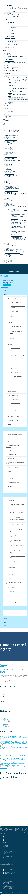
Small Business (8, 53)
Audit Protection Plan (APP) (11, 45)
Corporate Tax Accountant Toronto (15, 14)
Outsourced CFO (6, 852)
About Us (4, 119)
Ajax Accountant (9, 134)
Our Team (7, 120)
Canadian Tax (8, 13)
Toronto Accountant (9, 256)
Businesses (10, 25)
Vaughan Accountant (9, 259)
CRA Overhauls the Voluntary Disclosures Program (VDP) (13, 759)
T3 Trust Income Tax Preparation (14, 17)
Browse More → (11, 102)
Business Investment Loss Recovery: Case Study (17, 88)
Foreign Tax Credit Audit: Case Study (15, 86)
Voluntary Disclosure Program (13, 42)
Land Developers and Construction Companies (14, 56)
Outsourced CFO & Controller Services (15, 11)
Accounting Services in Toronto (12, 132)
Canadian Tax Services (10, 152)
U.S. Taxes (5, 848)
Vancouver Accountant (10, 257)
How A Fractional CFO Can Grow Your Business (11, 741)
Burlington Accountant (10, 138)
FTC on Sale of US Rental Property (18, 230)
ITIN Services (11, 33)
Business (5, 720)
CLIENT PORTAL (7, 285)
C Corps (12, 30)
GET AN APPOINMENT (14, 271)
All (0, 666)
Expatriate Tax (11, 22)
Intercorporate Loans (15, 232)
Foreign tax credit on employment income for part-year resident (18, 228)
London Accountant (9, 186)
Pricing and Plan (8, 113)
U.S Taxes (5, 726)
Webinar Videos (8, 105)
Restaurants (7, 71)
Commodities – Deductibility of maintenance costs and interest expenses (19, 217)
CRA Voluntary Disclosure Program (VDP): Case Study (17, 541)
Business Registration (9, 36)
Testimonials (7, 106)
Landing (7, 114)
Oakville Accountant (9, 192)
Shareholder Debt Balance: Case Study (15, 97)
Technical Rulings (8, 103)
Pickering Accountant (10, 202)
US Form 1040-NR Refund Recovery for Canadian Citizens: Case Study (17, 519)
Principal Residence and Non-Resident (19, 237)
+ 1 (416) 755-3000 (8, 267)
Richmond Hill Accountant (11, 245)
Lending (7, 48)
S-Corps (12, 28)
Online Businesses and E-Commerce (12, 51)
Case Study (5, 721)
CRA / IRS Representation (10, 38)
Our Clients (5, 50)
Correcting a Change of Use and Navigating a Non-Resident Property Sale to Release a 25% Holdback (17, 506)
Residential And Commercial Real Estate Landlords (15, 62)
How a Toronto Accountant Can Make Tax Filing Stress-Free (13, 743)
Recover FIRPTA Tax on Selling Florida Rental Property (17, 546)
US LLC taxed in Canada (16, 240)
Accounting (5, 715)
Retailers (7, 65)
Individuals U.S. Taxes (12, 21)
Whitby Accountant (9, 261)
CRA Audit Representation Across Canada (14, 163)
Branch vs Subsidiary (15, 213)
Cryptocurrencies (14, 219)
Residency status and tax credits (17, 238)
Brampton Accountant (10, 137)
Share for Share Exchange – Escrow (18, 239)
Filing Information (9, 111)
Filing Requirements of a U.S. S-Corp (19, 226)
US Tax (7, 19)
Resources (5, 74)
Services (4, 4)
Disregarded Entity (14, 31)
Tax (3, 666)
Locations (7, 185)
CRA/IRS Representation (8, 850)
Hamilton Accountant (10, 171)
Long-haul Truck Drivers (10, 68)
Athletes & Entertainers (9, 61)
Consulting (5, 723)
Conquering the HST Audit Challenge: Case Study (17, 90)
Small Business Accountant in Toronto (13, 249)
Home (4, 2)
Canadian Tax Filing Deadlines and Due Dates (14, 110)
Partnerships (13, 27)
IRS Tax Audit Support (12, 41)
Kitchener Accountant (10, 177)
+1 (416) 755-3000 (8, 869)
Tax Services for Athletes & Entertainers (14, 254)
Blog (6, 136)
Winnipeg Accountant (10, 262)
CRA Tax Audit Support (12, 39)
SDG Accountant (9, 247)
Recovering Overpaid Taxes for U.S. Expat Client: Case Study (17, 557)
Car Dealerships (8, 54)
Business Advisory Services (10, 35)
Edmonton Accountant (10, 164)
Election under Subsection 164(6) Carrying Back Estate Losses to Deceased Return (18, 224)
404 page (7, 127)
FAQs (4, 124)
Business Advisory (7, 853)
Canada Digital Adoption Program (12, 149)
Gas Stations (7, 73)
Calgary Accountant (9, 148)
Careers (6, 108)
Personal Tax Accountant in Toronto (15, 16)
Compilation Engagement (10, 47)
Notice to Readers (6, 855)
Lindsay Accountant (9, 183)
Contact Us (5, 121)
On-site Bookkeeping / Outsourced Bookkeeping (17, 8)
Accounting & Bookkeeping (13, 7)
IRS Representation (9, 174)
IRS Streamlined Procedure (13, 44)
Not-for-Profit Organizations (11, 70)
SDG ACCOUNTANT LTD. (10, 892)
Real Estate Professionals (10, 64)
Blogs (4, 123)
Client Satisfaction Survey (10, 117)
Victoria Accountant (9, 260)
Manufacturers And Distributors (11, 67)
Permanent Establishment (16, 236)
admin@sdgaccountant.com (9, 266)
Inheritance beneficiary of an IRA (18, 231)
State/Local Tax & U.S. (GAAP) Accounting (16, 24)
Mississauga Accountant (10, 189)
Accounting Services (9, 5)
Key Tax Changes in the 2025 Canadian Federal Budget (12, 763)
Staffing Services (9, 250)
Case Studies (8, 76)
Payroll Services (11, 10)
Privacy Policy (8, 116)
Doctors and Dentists (9, 59)
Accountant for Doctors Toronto (12, 130)
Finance (4, 724)
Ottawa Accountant (9, 197)
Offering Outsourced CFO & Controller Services (15, 193)
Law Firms (7, 57)
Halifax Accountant (9, 170)
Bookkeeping (5, 719)
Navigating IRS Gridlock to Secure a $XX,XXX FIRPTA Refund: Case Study (17, 512)
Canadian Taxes (6, 847)
